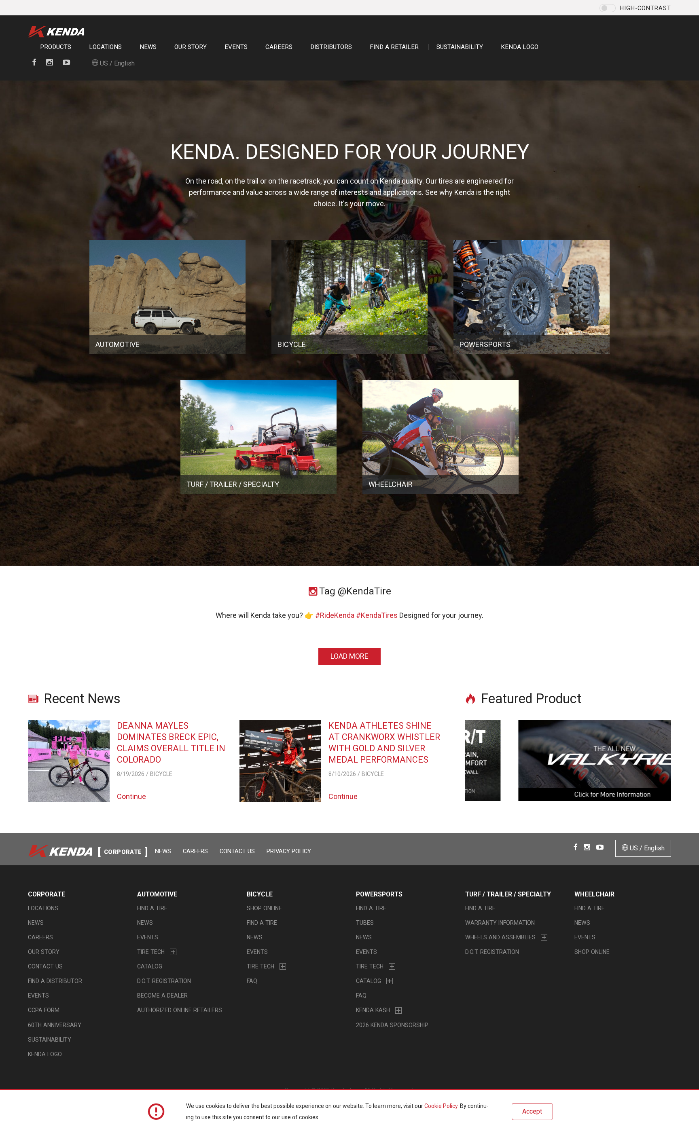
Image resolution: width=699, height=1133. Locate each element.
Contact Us (237, 851)
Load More (349, 656)
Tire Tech (151, 952)
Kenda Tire (58, 32)
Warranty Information (500, 923)
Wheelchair (594, 894)
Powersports (379, 894)
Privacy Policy (289, 851)
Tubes (365, 923)
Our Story (190, 47)
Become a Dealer (162, 995)
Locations (105, 47)
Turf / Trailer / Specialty (508, 894)
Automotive (157, 894)
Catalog (149, 966)
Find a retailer (394, 47)
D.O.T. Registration (164, 981)
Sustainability (459, 47)
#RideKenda (334, 615)
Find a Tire (152, 908)
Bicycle (260, 894)
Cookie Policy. (441, 1106)
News (148, 47)
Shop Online (264, 908)
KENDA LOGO (519, 47)
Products (55, 47)
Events (236, 47)
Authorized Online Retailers (179, 1010)
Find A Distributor (55, 981)
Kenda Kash (373, 1010)
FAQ (252, 981)
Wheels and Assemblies (500, 937)
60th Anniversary (54, 1025)
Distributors (331, 47)
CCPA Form (43, 1010)
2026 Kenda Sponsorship (392, 1025)
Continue (131, 796)
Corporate (46, 894)
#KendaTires (377, 615)
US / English (116, 63)
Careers (278, 47)
